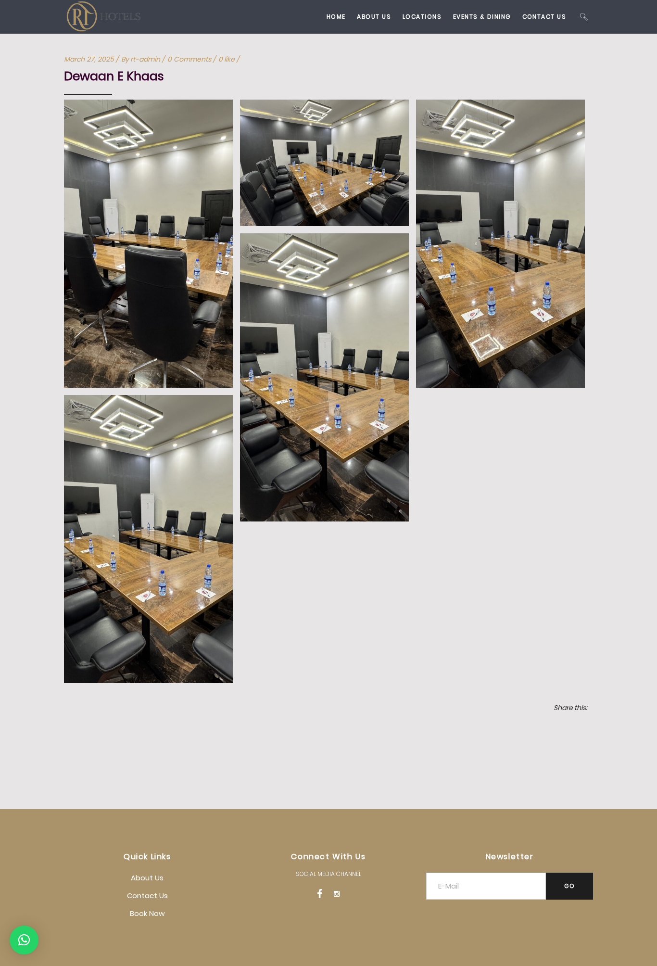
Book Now (147, 913)
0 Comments (189, 59)
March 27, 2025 (89, 59)
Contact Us (147, 895)
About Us (147, 878)
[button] (24, 940)
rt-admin (145, 59)
